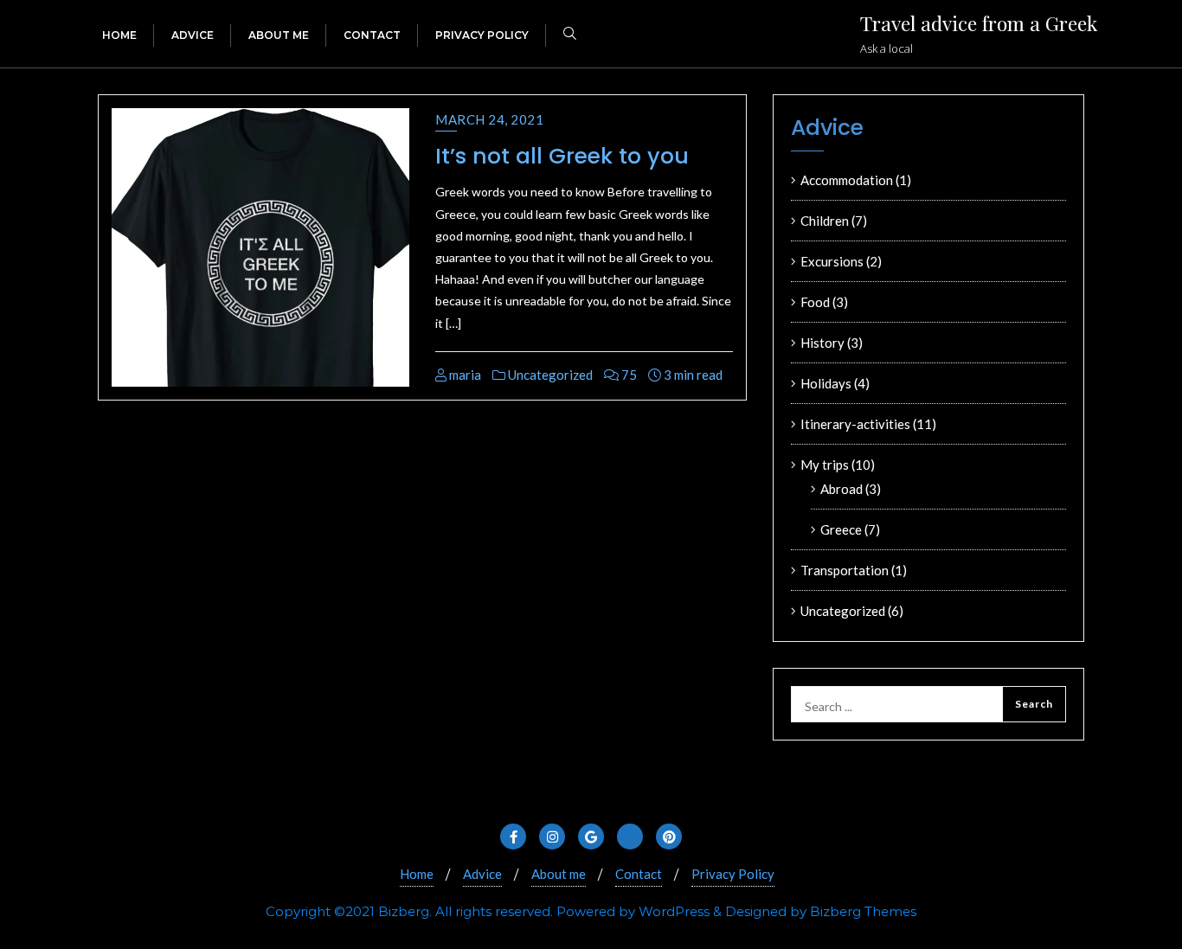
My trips (824, 464)
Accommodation (846, 180)
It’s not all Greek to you (562, 156)
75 (628, 374)
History (822, 342)
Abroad (841, 489)
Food (815, 302)
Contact (638, 874)
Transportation (844, 570)
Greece (841, 529)
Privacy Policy (732, 874)
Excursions (832, 261)
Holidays (825, 383)
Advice (482, 874)
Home (417, 874)
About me (558, 874)
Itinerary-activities (855, 424)
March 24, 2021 (489, 119)
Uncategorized (549, 374)
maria (463, 374)
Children (824, 220)
